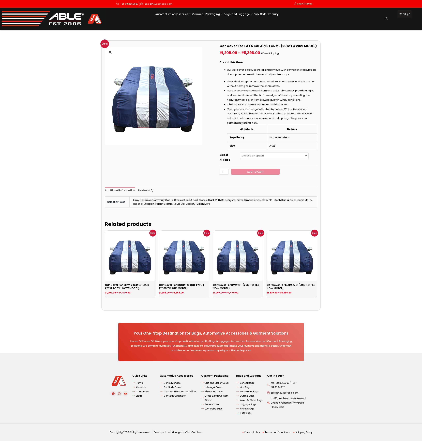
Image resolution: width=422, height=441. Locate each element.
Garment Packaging (206, 14)
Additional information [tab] (120, 190)
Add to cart (255, 171)
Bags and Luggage (237, 14)
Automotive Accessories (171, 14)
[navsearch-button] (386, 18)
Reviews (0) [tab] (145, 190)
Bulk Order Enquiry (266, 14)
